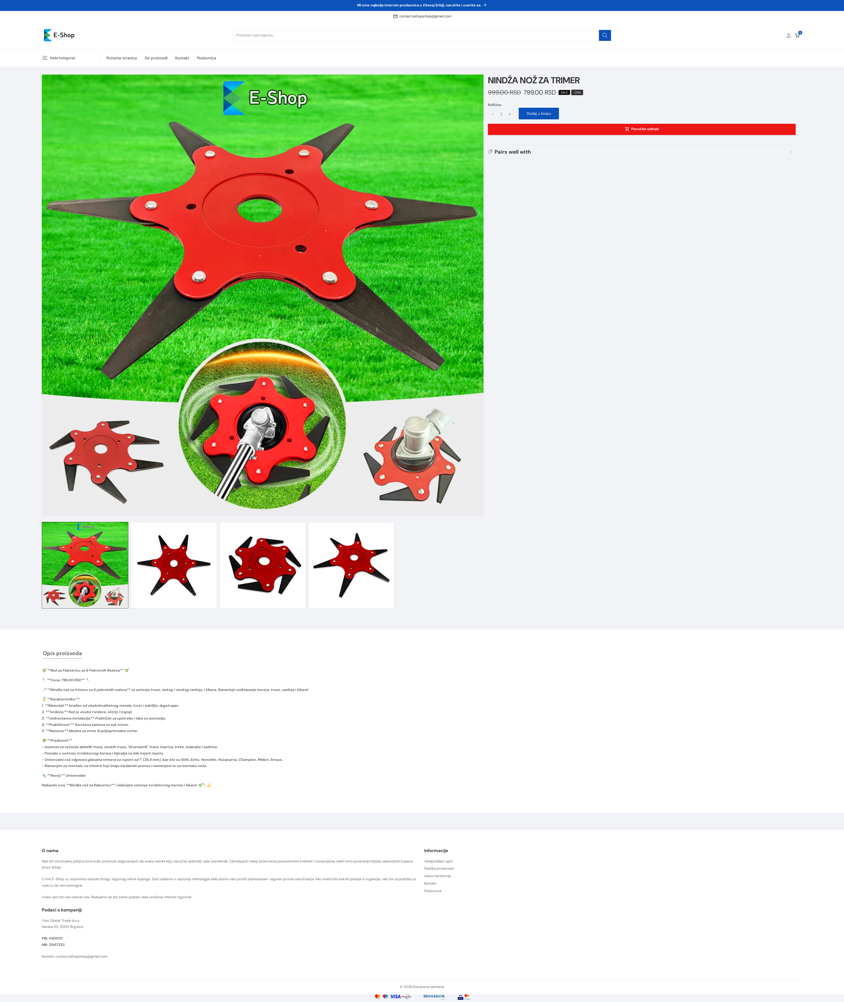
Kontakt (182, 58)
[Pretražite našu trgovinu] (605, 35)
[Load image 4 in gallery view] (351, 565)
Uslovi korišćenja (437, 876)
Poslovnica (206, 58)
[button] (642, 151)
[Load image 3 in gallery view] (262, 565)
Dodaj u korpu (539, 113)
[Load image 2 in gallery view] (174, 565)
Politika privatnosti (439, 868)
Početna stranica (121, 58)
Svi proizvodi (156, 58)
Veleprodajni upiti (438, 861)
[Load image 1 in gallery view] (85, 565)
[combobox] (422, 35)
